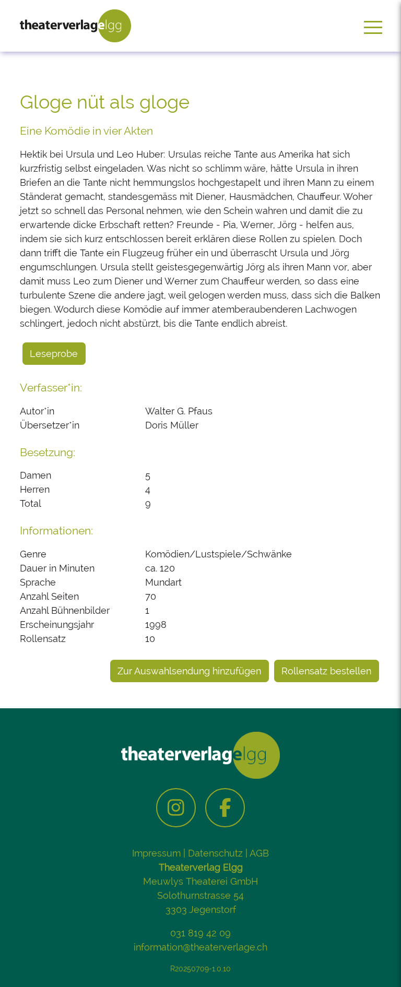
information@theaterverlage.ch (200, 947)
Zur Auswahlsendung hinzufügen (189, 670)
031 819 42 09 (200, 932)
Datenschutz (215, 853)
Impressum (156, 853)
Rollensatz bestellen (326, 670)
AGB (259, 853)
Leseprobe (54, 353)
